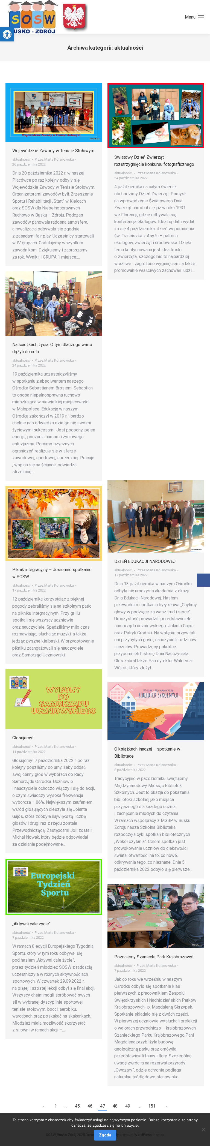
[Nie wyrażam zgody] (203, 1129)
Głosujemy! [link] (23, 737)
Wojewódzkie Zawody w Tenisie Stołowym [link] (53, 150)
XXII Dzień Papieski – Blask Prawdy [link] (149, 359)
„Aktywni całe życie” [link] (31, 923)
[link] (7, 34)
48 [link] (115, 1106)
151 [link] (152, 1106)
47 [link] (102, 1106)
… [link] (66, 1106)
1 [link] (55, 1106)
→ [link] (165, 1106)
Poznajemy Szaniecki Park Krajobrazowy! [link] (154, 956)
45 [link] (77, 1106)
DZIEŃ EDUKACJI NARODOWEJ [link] (145, 561)
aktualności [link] (21, 159)
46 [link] (90, 1106)
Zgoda (105, 1135)
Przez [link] (54, 159)
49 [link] (127, 1106)
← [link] (44, 1106)
